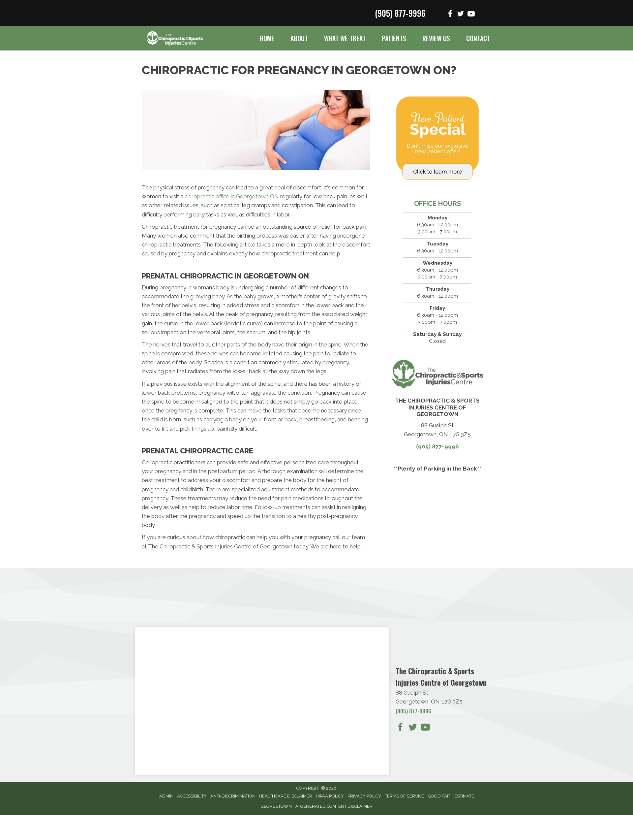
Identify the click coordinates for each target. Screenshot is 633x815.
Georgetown (276, 806)
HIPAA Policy (330, 796)
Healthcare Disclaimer (285, 796)
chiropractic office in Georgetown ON (232, 196)
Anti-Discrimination (233, 796)
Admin (166, 796)
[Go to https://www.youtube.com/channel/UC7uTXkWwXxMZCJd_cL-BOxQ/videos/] (471, 14)
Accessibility (192, 796)
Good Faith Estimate (451, 796)
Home (267, 38)
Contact (478, 38)
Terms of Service (404, 796)
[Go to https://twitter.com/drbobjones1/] (460, 14)
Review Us (436, 38)
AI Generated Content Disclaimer (334, 806)
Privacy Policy (364, 796)
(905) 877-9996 (400, 13)
